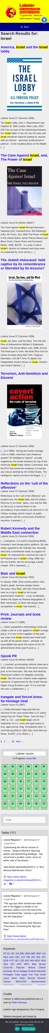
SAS (5, 964)
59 (28, 803)
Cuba (17, 974)
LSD (22, 960)
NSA (43, 960)
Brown (42, 964)
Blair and (13, 573)
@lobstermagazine (31, 840)
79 (13, 781)
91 (13, 766)
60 (20, 803)
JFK (44, 957)
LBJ (17, 960)
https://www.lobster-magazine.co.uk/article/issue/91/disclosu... (24, 939)
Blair (34, 964)
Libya (6, 978)
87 (44, 766)
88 (36, 766)
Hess (14, 978)
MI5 (27, 960)
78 (20, 781)
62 (5, 803)
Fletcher (41, 978)
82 (36, 774)
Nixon (16, 971)
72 (20, 788)
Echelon (32, 971)
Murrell (31, 978)
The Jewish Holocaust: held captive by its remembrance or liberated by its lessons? (23, 264)
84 (20, 774)
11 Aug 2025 (8, 843)
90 (20, 766)
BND (27, 953)
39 (13, 741)
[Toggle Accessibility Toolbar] (44, 20)
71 (28, 788)
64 (36, 796)
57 (44, 803)
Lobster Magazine (11, 840)
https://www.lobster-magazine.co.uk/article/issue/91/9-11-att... (22, 880)
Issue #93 (31, 758)
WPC (26, 964)
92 (5, 766)
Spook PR (9, 656)
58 (36, 803)
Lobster (26, 5)
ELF (23, 957)
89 (28, 766)
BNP (38, 953)
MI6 (32, 960)
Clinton (42, 967)
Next (20, 741)
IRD (38, 957)
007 (13, 953)
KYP (11, 960)
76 (36, 781)
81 (44, 774)
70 (36, 788)
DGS (11, 957)
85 (13, 774)
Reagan (23, 971)
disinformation (38, 981)
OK (17, 1029)
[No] (45, 1025)
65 (28, 796)
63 (44, 796)
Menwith (41, 971)
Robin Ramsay (19, 1002)
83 (28, 774)
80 (5, 781)
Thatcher (20, 967)
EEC (17, 957)
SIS (12, 964)
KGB (5, 960)
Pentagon (8, 974)
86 (5, 774)
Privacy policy (29, 1029)
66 (20, 796)
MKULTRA (21, 981)
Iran (31, 974)
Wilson (31, 967)
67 (13, 796)
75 (44, 781)
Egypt (24, 974)
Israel (43, 974)
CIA (44, 953)
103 (17, 953)
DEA (5, 957)
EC (8, 953)
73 (13, 788)
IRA (33, 957)
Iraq (36, 974)
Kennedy (7, 971)
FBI (28, 957)
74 (5, 788)
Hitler (22, 978)
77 (28, 781)
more (37, 18)
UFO (19, 964)
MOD (37, 960)
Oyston (7, 981)
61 (13, 803)
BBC (22, 953)
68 (5, 796)
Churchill (7, 967)
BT (4, 953)
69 (44, 788)
